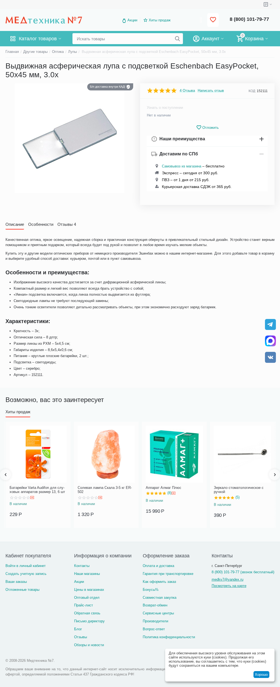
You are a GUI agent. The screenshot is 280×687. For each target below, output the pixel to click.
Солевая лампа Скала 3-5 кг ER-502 (105, 490)
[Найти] (177, 38)
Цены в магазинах (89, 590)
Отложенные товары (22, 590)
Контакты (81, 566)
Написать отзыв (211, 91)
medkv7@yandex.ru (227, 579)
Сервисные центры (158, 613)
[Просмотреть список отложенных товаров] (213, 20)
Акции (132, 20)
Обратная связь (87, 613)
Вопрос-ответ (154, 629)
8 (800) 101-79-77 (249, 19)
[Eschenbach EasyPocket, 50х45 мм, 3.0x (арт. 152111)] (69, 138)
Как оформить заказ (159, 582)
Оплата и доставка (158, 566)
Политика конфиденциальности (169, 637)
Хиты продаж (160, 20)
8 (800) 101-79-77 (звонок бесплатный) (243, 572)
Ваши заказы (16, 582)
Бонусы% (151, 590)
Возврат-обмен (155, 605)
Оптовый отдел (87, 597)
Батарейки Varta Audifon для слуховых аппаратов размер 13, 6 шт (37, 490)
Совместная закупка (159, 597)
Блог (78, 629)
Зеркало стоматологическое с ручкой (239, 490)
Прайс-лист (83, 605)
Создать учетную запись (25, 574)
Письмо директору (89, 621)
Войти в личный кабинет (25, 566)
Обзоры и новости (89, 645)
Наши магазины (87, 574)
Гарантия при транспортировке (168, 574)
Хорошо (261, 674)
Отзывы (80, 637)
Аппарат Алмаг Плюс (163, 488)
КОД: (252, 91)
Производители (155, 621)
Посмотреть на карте (229, 586)
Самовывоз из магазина (181, 166)
